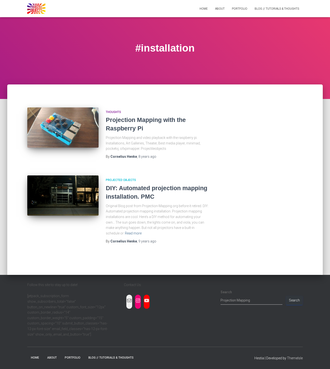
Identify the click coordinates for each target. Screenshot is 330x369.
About (220, 8)
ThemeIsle (295, 358)
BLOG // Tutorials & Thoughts (277, 8)
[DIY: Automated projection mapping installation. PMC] (63, 195)
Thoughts (113, 112)
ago (147, 156)
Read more (133, 233)
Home (204, 8)
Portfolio (239, 8)
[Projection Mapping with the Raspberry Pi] (63, 127)
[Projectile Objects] (36, 9)
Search (226, 292)
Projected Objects (121, 180)
